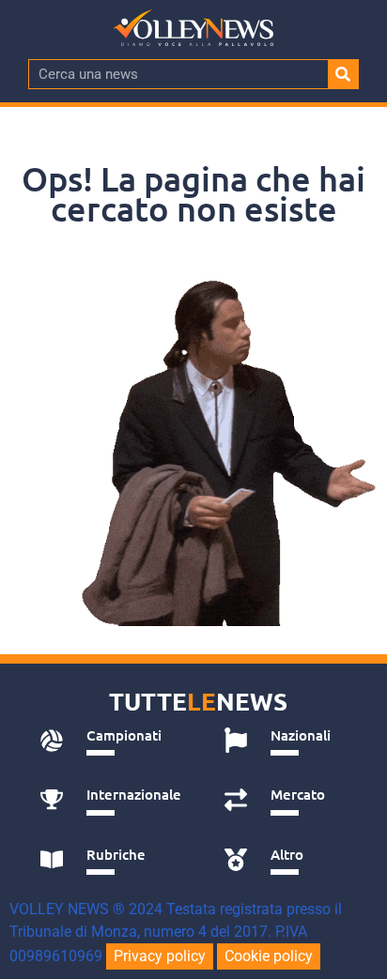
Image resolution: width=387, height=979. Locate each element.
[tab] (111, 741)
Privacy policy (160, 956)
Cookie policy (268, 956)
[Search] (343, 74)
